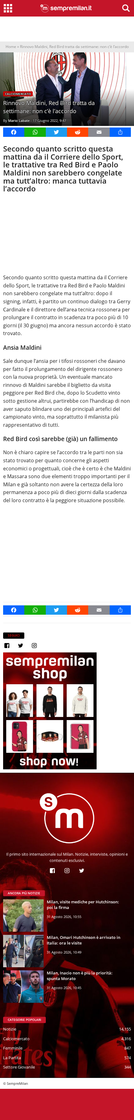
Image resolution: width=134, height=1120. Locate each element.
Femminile (12, 1048)
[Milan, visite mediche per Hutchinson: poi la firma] (23, 915)
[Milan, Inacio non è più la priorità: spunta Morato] (23, 986)
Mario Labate (19, 120)
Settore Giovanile (19, 1067)
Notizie (9, 1029)
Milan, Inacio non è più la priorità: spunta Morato (79, 975)
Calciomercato (18, 94)
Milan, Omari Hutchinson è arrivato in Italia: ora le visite (83, 940)
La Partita (12, 1057)
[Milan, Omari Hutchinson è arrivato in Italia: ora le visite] (23, 951)
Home (11, 46)
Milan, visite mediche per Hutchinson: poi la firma (83, 904)
